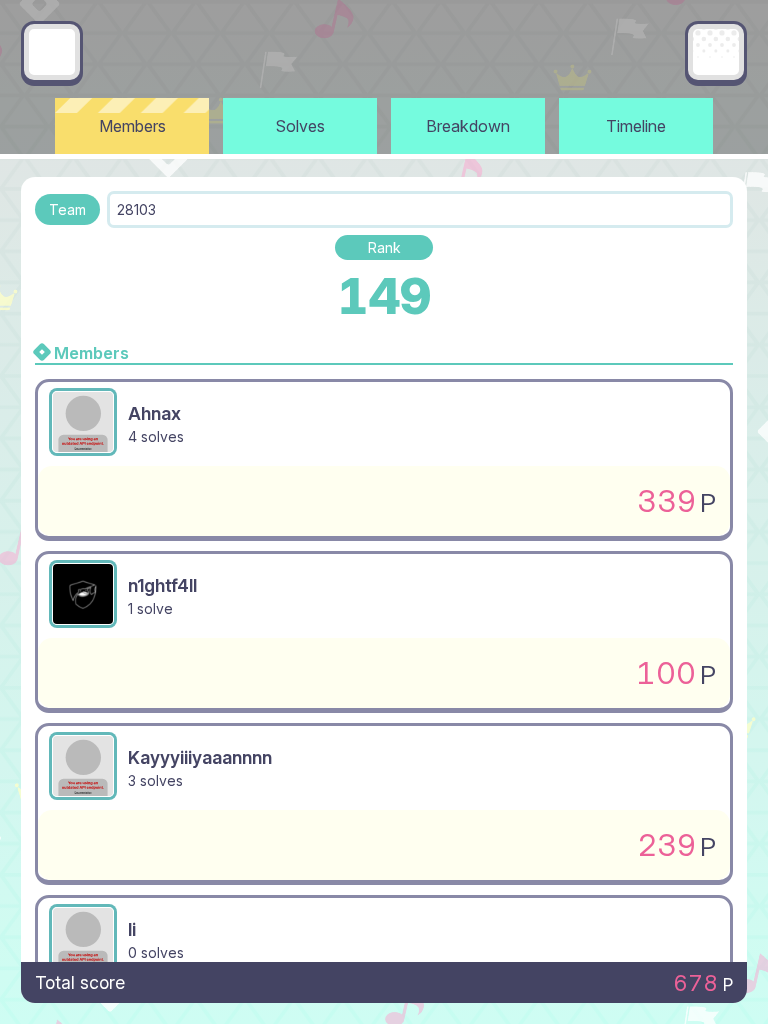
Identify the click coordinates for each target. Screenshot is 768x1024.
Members (132, 126)
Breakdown (468, 126)
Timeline (636, 126)
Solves (300, 126)
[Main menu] (716, 52)
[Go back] (52, 52)
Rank (384, 247)
